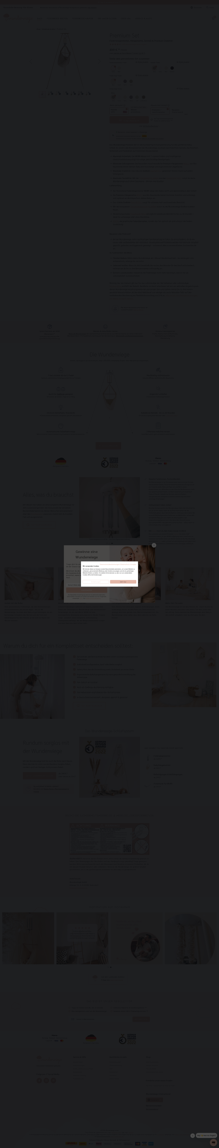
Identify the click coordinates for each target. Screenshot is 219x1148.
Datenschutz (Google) (128, 564)
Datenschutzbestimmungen (110, 564)
